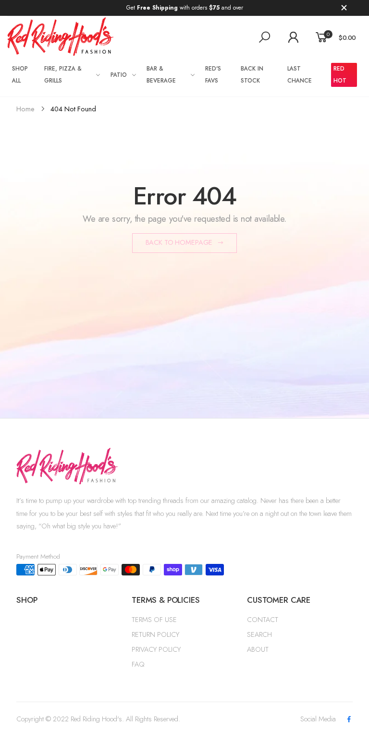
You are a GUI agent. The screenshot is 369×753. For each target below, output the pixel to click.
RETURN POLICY (155, 634)
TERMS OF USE (154, 619)
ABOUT (258, 649)
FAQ (138, 664)
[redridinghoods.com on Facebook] (349, 720)
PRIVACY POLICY (156, 649)
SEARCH (259, 634)
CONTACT (262, 619)
